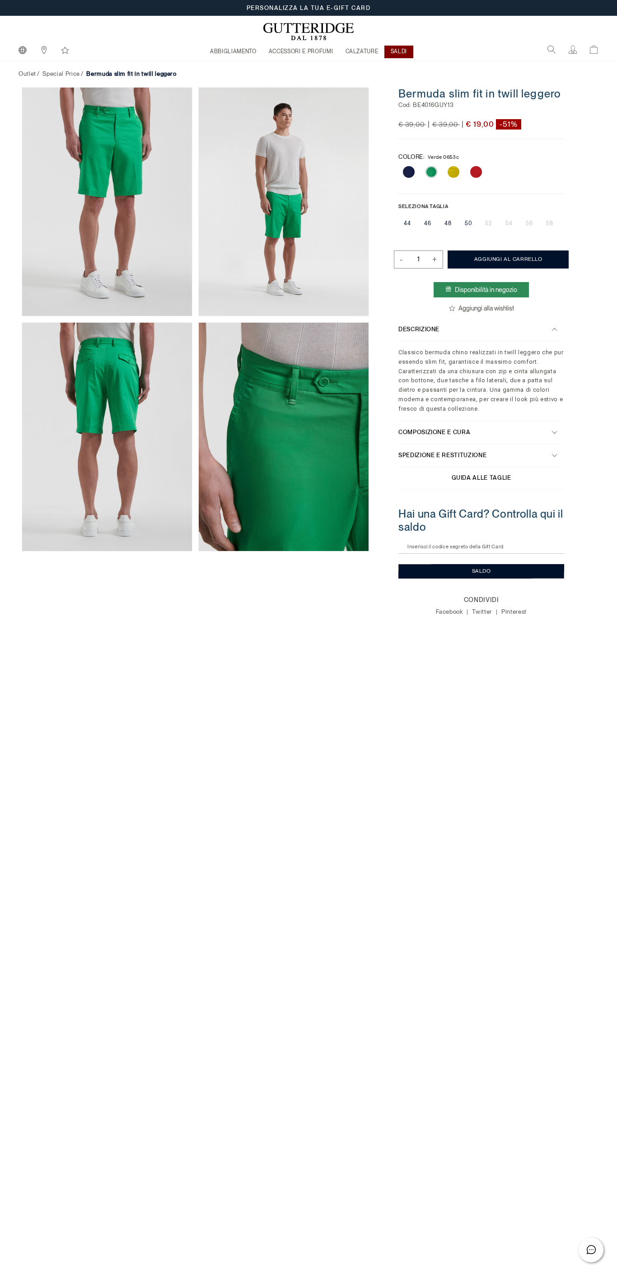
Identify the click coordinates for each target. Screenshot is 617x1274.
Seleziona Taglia (423, 206)
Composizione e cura (434, 432)
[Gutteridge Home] (308, 31)
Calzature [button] (362, 51)
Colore (428, 156)
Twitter (482, 611)
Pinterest (514, 611)
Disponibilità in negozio (486, 289)
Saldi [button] (399, 51)
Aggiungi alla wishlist (486, 308)
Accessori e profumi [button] (301, 51)
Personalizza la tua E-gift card (309, 8)
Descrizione (418, 329)
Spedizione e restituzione (442, 455)
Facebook (450, 611)
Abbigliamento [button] (233, 51)
